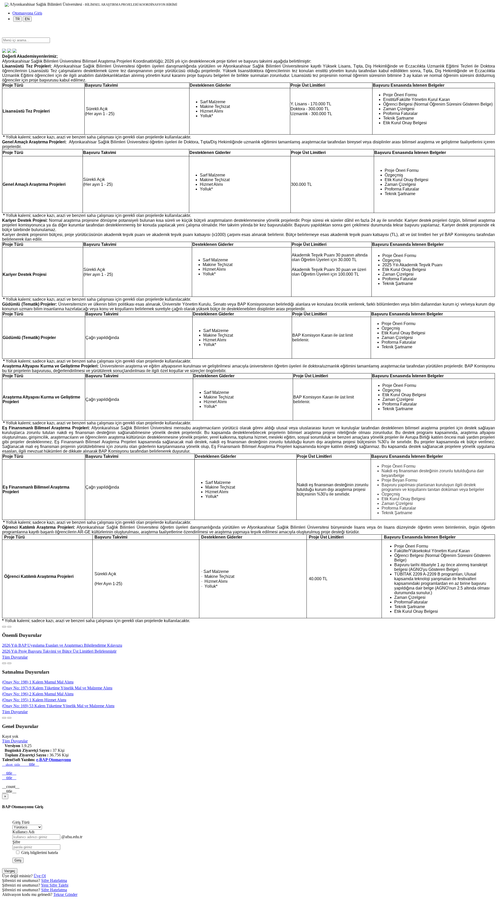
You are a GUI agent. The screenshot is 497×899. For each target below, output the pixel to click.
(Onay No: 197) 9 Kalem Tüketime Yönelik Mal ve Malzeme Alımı (57, 688)
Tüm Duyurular (15, 657)
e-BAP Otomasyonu (53, 759)
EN (27, 19)
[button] (4, 35)
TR (17, 19)
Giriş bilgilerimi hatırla (39, 852)
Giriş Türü (21, 822)
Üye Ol (40, 876)
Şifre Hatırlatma (54, 880)
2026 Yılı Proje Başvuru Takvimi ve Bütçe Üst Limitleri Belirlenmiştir (59, 651)
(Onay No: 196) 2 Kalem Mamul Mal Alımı (38, 694)
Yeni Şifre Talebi (54, 885)
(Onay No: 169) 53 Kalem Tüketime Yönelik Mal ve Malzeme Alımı (58, 706)
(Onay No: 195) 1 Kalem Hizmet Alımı (34, 700)
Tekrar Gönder (65, 894)
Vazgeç (9, 871)
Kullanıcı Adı (23, 832)
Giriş (17, 860)
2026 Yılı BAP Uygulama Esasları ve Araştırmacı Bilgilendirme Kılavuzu (62, 645)
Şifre (16, 842)
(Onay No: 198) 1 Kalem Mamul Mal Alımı (38, 682)
